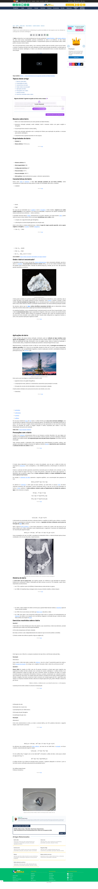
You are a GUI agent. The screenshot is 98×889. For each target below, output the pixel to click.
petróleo (26, 350)
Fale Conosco (33, 880)
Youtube (70, 877)
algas (29, 306)
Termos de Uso (15, 880)
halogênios (37, 226)
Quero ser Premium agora (39, 108)
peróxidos (17, 410)
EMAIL (84, 1)
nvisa (47, 444)
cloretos (17, 415)
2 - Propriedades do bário (21, 83)
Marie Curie (39, 612)
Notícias (32, 877)
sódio (60, 215)
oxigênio (33, 210)
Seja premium (70, 4)
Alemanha (22, 465)
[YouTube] (73, 64)
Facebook (71, 873)
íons (20, 523)
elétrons (38, 662)
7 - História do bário (20, 92)
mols (59, 484)
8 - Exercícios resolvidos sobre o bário (24, 94)
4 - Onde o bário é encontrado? (22, 87)
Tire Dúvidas (51, 875)
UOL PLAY (42, 1)
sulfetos (17, 418)
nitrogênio (42, 210)
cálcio (21, 181)
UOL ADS (46, 1)
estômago (23, 484)
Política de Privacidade (17, 879)
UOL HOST (29, 1)
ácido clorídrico (25, 526)
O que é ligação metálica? (25, 429)
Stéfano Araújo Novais (22, 818)
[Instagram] (19, 5)
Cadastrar (33, 873)
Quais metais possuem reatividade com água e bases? (33, 256)
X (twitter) (71, 879)
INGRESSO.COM (23, 1)
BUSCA (71, 1)
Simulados (51, 877)
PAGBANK (33, 1)
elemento (22, 435)
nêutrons (17, 616)
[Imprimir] (31, 35)
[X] (25, 5)
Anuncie (14, 877)
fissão (30, 617)
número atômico (62, 38)
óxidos (49, 300)
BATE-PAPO (78, 1)
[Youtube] (22, 5)
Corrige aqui (51, 878)
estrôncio (27, 181)
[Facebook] (79, 64)
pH (30, 421)
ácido (19, 488)
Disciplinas (33, 875)
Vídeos (32, 878)
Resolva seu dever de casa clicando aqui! (55, 114)
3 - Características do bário (21, 85)
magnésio (20, 263)
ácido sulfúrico (35, 746)
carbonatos (17, 413)
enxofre (27, 226)
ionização (58, 746)
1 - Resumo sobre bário (20, 81)
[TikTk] (81, 64)
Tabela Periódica (51, 38)
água (26, 421)
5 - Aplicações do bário (20, 88)
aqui (41, 52)
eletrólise (59, 607)
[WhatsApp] (14, 5)
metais (29, 215)
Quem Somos (15, 875)
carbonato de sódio (25, 477)
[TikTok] (17, 5)
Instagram (71, 875)
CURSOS (37, 1)
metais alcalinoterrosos (40, 262)
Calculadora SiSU (52, 880)
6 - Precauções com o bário (21, 90)
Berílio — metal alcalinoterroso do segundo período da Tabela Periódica (37, 75)
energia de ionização (21, 664)
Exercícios (51, 873)
